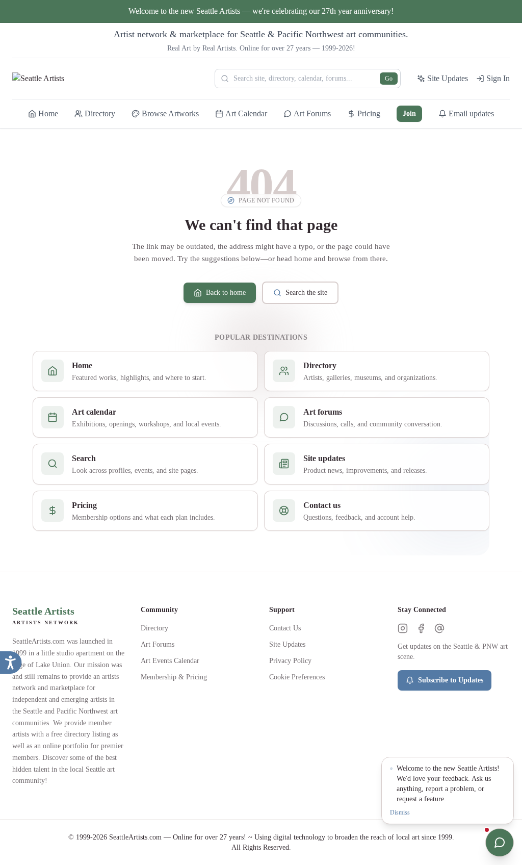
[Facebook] (421, 628)
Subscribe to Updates (450, 680)
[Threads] (439, 628)
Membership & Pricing (174, 677)
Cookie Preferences (297, 677)
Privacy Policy (290, 661)
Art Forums (157, 644)
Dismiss (400, 812)
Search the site (306, 292)
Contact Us (285, 628)
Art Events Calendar (170, 661)
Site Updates (287, 644)
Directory (154, 628)
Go (389, 78)
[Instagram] (403, 628)
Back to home (226, 292)
